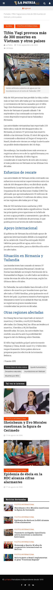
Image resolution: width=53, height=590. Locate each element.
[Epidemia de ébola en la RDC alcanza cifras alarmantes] (26, 453)
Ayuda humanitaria (38, 367)
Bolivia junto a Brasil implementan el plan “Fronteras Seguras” (30, 559)
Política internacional (27, 26)
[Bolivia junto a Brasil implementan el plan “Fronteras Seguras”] (8, 557)
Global (9, 26)
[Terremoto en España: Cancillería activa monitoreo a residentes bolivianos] (8, 532)
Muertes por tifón (12, 376)
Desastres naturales (13, 371)
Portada (7, 14)
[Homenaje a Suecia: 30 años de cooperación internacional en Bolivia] (8, 544)
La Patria (9, 45)
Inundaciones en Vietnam (34, 371)
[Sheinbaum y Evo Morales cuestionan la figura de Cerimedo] (26, 401)
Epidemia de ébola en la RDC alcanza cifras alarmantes (23, 478)
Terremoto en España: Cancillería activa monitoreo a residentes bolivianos (29, 535)
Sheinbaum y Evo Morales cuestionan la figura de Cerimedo (25, 426)
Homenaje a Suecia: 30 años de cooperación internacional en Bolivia (28, 547)
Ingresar (27, 8)
